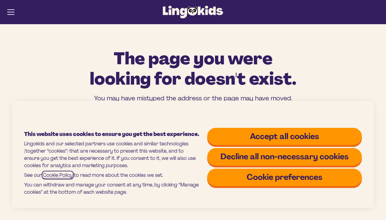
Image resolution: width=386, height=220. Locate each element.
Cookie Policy (58, 175)
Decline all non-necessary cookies (284, 156)
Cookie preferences (284, 177)
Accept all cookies (284, 136)
